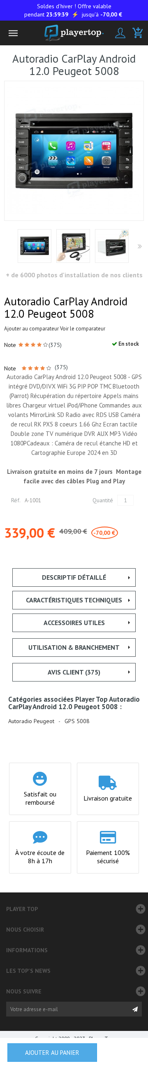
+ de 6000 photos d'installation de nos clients (74, 275)
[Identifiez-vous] (120, 33)
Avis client (74, 672)
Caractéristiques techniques (74, 600)
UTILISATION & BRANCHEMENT (74, 647)
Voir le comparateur (82, 328)
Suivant (139, 246)
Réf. (16, 500)
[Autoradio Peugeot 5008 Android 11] (34, 246)
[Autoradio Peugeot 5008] (73, 246)
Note (11, 345)
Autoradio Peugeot (31, 721)
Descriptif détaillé (74, 577)
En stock (128, 343)
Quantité (102, 500)
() (55, 345)
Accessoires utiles (74, 622)
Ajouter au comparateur (31, 328)
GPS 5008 (77, 721)
